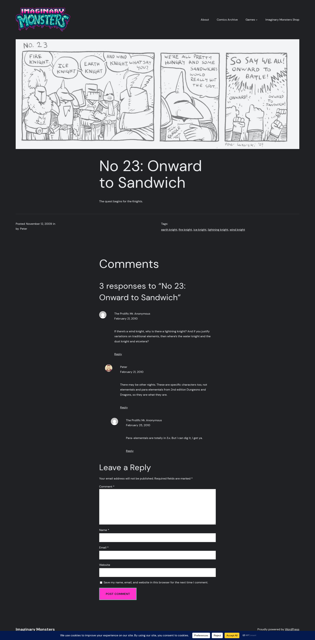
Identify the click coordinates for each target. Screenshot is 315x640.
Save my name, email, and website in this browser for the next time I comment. (156, 582)
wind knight (237, 230)
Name (104, 530)
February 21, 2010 (126, 318)
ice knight (200, 230)
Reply (118, 354)
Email (104, 547)
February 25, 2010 (138, 425)
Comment (106, 486)
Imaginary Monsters (35, 629)
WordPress (292, 629)
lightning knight (218, 230)
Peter (123, 367)
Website (104, 565)
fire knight (185, 230)
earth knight (169, 230)
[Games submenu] (257, 20)
